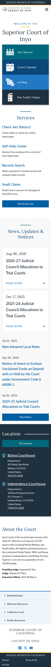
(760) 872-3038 (16, 507)
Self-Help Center (14, 146)
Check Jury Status (15, 127)
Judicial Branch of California (25, 2)
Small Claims (11, 184)
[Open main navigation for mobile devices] (46, 9)
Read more (14, 283)
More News (26, 417)
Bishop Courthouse (21, 455)
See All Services (26, 203)
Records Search (13, 165)
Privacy (5, 660)
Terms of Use (31, 660)
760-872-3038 (15, 475)
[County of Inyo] (16, 11)
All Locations (25, 443)
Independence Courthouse (27, 484)
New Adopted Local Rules (21, 347)
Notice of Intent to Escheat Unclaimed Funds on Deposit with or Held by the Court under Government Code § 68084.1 (23, 374)
